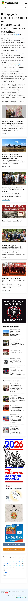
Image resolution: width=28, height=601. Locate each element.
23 (22, 565)
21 (16, 565)
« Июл (5, 572)
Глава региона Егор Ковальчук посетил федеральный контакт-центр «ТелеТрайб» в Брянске (13, 123)
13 (13, 563)
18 (7, 565)
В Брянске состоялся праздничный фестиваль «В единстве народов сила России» (13, 247)
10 (4, 563)
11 (7, 563)
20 (13, 565)
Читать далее (6, 133)
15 (19, 563)
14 (16, 563)
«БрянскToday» (16, 64)
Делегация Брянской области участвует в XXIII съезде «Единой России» (13, 280)
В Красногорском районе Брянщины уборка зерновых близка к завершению (12, 156)
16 (22, 563)
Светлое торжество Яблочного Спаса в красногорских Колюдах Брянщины (13, 189)
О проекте (9, 595)
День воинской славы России (12, 221)
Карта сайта (17, 595)
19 (10, 565)
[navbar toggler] (26, 3)
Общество (17, 34)
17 (4, 565)
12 (10, 563)
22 (19, 565)
